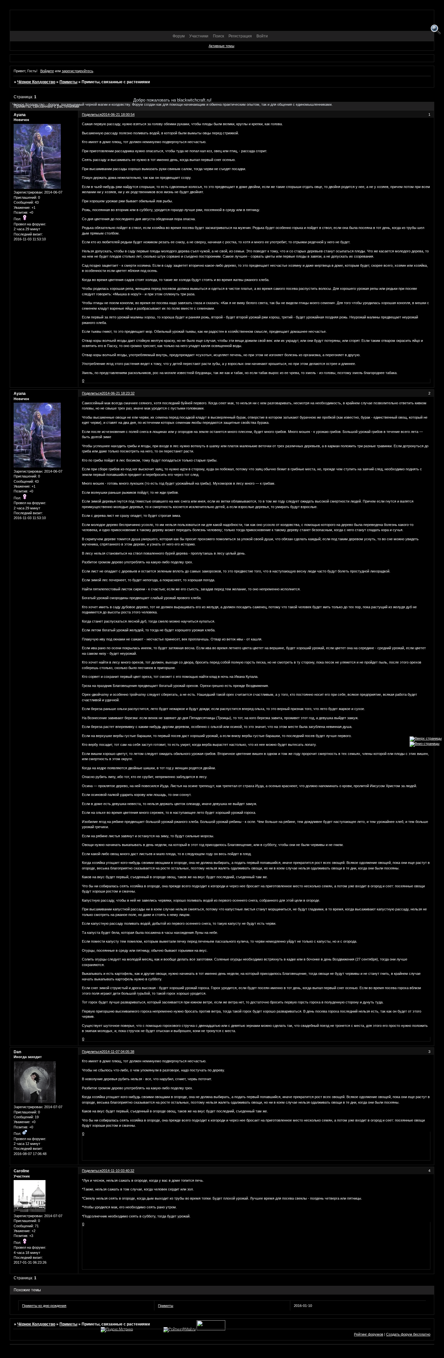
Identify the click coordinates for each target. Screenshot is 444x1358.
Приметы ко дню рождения (44, 1306)
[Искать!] (435, 29)
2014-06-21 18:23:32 (118, 393)
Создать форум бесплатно (408, 1334)
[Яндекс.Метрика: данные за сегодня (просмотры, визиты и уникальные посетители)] (117, 1329)
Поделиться (92, 393)
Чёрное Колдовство (36, 82)
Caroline (21, 1171)
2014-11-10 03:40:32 (118, 1171)
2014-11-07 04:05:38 (118, 1052)
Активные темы (221, 46)
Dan (17, 1052)
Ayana (20, 393)
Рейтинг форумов (368, 1334)
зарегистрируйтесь (77, 71)
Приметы (68, 82)
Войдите (47, 71)
